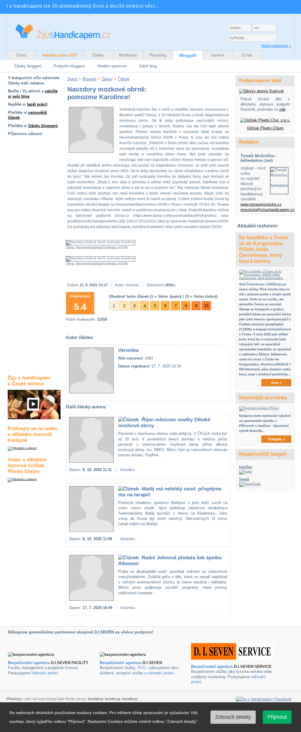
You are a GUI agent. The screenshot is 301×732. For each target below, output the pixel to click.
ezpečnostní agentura (121, 663)
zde (282, 109)
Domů (21, 55)
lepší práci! (37, 104)
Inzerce (217, 55)
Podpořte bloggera (69, 66)
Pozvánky (158, 55)
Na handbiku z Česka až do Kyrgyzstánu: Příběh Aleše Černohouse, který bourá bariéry (263, 249)
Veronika (132, 285)
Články (98, 55)
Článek (124, 79)
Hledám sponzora (112, 66)
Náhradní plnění (44, 673)
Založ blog (148, 66)
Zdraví (107, 79)
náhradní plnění (161, 673)
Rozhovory (128, 55)
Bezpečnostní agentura (29, 663)
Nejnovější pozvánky (263, 397)
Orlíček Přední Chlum (265, 128)
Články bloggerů (27, 66)
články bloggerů (43, 126)
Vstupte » (276, 439)
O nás (247, 55)
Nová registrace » (276, 46)
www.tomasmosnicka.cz (261, 204)
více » (276, 382)
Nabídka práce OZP (59, 55)
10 (206, 306)
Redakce (249, 142)
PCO (142, 668)
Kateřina (245, 467)
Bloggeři (187, 55)
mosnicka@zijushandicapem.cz (267, 209)
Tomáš (244, 479)
